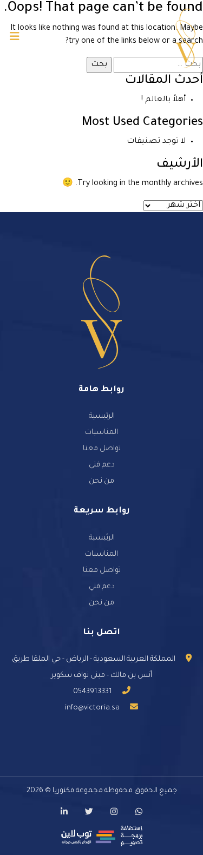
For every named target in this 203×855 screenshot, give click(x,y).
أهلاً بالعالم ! (163, 100)
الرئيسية (102, 416)
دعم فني (102, 465)
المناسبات (101, 433)
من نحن (101, 481)
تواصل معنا (102, 449)
